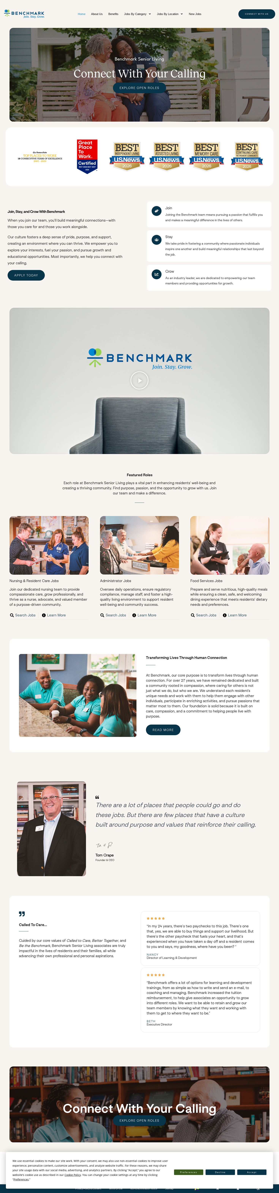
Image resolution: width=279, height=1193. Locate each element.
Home (81, 14)
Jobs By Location (167, 14)
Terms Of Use (116, 1188)
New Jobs (195, 14)
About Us (97, 14)
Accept (252, 1172)
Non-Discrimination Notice (143, 1188)
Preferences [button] (21, 1179)
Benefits (113, 14)
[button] (139, 381)
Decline (220, 1172)
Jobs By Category (135, 14)
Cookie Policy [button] (73, 1175)
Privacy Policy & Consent (88, 1188)
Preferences (188, 1172)
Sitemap (169, 1188)
